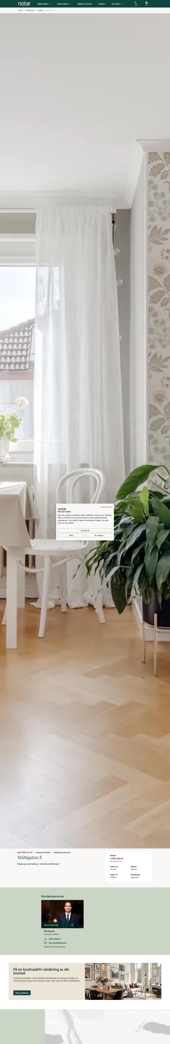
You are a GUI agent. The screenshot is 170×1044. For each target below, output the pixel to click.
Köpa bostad (30, 10)
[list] (64, 941)
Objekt (40, 10)
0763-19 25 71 (55, 939)
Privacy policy (106, 507)
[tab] (24, 3)
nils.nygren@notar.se (57, 943)
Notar (20, 10)
